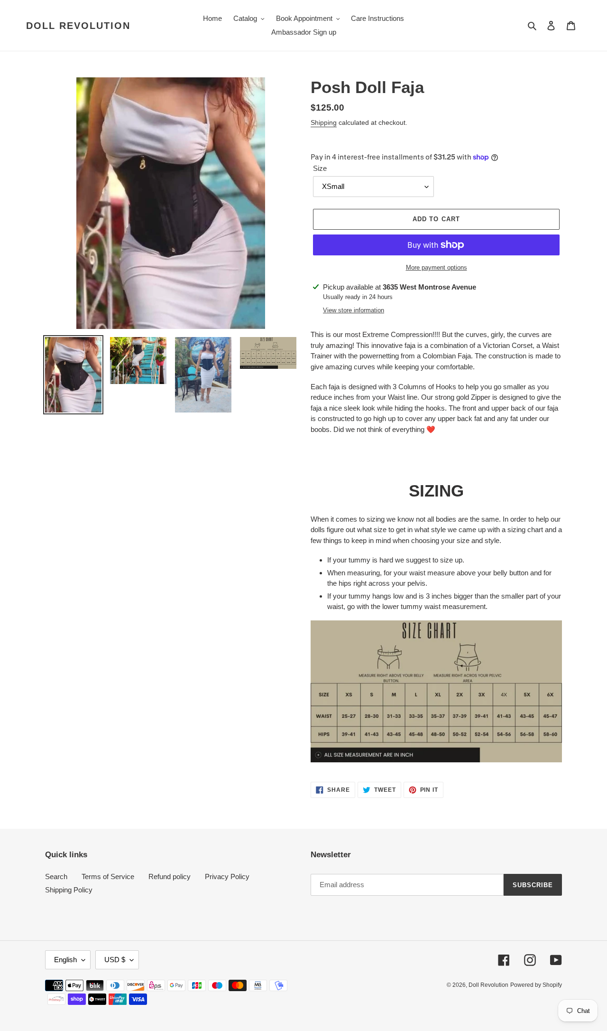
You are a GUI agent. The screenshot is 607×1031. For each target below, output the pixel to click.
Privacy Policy (227, 876)
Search (56, 876)
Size (320, 168)
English (65, 960)
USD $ (114, 960)
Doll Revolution (78, 25)
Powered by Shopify (536, 985)
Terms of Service (108, 876)
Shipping (324, 122)
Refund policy (169, 876)
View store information (353, 310)
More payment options (436, 267)
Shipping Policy (68, 890)
